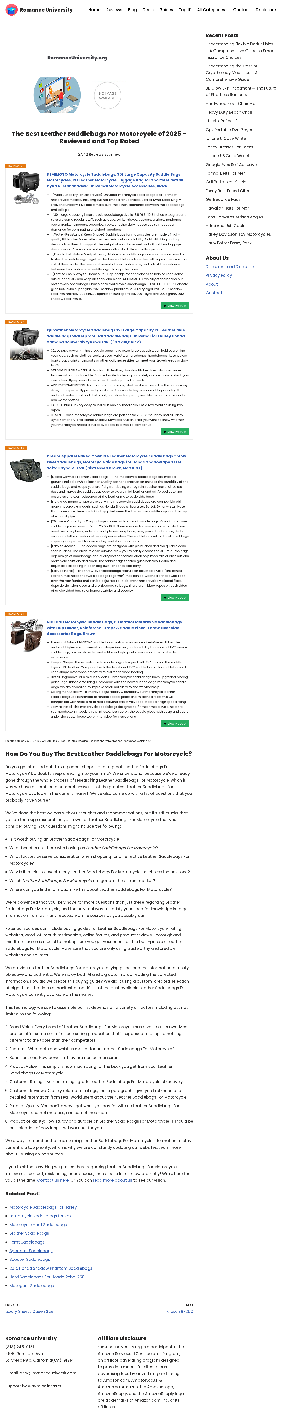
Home (95, 10)
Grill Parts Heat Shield (226, 182)
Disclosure (266, 10)
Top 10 (185, 10)
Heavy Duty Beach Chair (229, 112)
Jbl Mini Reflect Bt (222, 121)
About (212, 284)
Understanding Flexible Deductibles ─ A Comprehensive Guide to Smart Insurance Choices (240, 50)
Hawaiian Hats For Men (228, 208)
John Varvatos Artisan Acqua (234, 217)
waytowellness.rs (44, 1386)
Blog (132, 10)
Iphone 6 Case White (226, 138)
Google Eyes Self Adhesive (231, 164)
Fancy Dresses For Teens (229, 147)
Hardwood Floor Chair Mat (231, 103)
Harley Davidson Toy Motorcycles (238, 234)
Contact (241, 10)
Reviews (114, 10)
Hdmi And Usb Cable (225, 225)
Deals (148, 10)
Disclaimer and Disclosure (231, 267)
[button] (226, 10)
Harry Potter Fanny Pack (229, 243)
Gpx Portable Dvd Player (229, 130)
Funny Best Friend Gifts (227, 191)
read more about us (112, 1180)
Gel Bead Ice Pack (223, 199)
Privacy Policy (219, 275)
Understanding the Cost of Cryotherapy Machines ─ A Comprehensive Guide (232, 72)
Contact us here (53, 1180)
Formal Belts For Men (226, 173)
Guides (166, 10)
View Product (177, 306)
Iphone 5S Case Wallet (228, 156)
